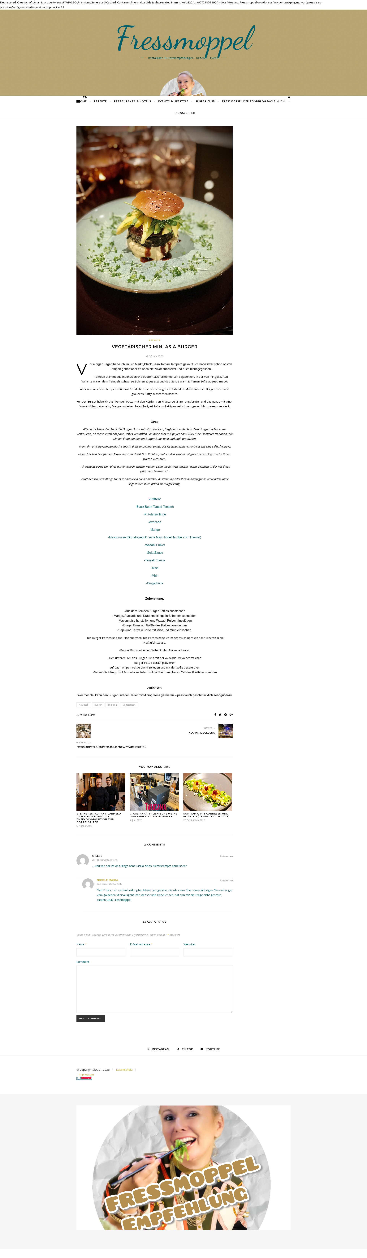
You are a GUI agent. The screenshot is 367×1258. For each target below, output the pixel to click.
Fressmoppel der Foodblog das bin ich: (254, 101)
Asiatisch (84, 704)
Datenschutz (124, 1069)
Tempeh (112, 704)
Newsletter (185, 113)
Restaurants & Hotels (132, 101)
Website (189, 944)
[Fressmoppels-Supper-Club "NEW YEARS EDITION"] (83, 731)
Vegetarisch (129, 704)
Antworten (226, 856)
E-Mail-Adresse (141, 944)
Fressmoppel (183, 38)
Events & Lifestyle (173, 101)
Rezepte (100, 101)
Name (81, 944)
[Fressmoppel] (183, 1168)
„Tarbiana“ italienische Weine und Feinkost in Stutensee (153, 815)
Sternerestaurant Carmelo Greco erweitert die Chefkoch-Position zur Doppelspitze (98, 818)
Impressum (86, 1074)
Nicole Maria (87, 715)
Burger (98, 704)
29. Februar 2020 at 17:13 (109, 883)
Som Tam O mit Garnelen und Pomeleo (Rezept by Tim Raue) (206, 815)
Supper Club (205, 101)
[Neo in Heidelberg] (225, 731)
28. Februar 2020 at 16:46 (104, 859)
